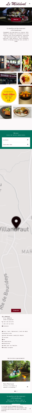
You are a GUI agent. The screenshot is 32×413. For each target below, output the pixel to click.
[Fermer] (30, 408)
